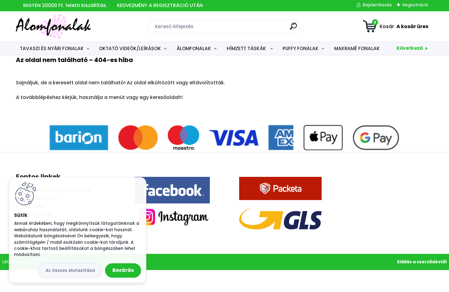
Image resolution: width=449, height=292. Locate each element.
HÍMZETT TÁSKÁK (247, 48)
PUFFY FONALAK (301, 48)
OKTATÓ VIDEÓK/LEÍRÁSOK (130, 48)
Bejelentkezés (377, 5)
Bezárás (123, 270)
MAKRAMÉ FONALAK (357, 48)
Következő (409, 48)
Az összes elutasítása (70, 270)
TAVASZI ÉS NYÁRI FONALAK (52, 48)
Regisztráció (415, 5)
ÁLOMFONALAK (194, 48)
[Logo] (53, 26)
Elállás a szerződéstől (422, 262)
